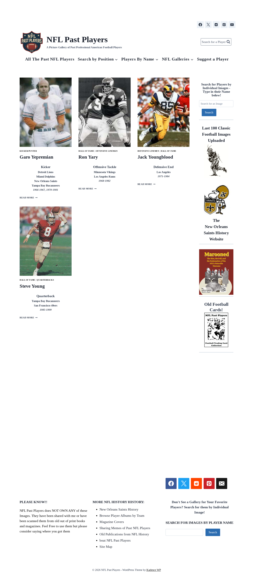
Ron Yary (88, 157)
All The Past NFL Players (49, 59)
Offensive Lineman (107, 151)
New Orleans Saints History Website (216, 229)
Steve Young (32, 286)
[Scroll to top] (230, 538)
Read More (29, 197)
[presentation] (46, 112)
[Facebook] (200, 24)
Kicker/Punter (28, 151)
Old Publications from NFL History (124, 534)
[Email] (232, 24)
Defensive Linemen (148, 151)
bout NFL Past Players (115, 540)
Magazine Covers (111, 522)
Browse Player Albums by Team (121, 515)
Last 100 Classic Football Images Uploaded (216, 134)
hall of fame (86, 151)
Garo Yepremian (36, 157)
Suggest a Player (213, 59)
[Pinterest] (224, 24)
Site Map (105, 546)
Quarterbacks (45, 280)
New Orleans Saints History (118, 509)
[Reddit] (216, 24)
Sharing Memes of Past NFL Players (124, 528)
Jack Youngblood (155, 157)
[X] (208, 24)
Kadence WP (153, 569)
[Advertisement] (126, 9)
